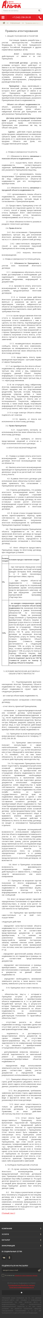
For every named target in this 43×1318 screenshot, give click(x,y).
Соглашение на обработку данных (21, 1285)
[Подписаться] (38, 1270)
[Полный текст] (8, 1213)
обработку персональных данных (26, 1275)
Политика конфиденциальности (21, 1287)
